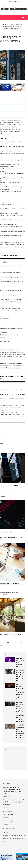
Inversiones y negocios (8, 821)
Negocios (5, 824)
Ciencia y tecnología (8, 814)
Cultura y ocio (6, 817)
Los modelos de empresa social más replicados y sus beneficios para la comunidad (13, 802)
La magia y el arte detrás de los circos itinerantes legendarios (20, 662)
